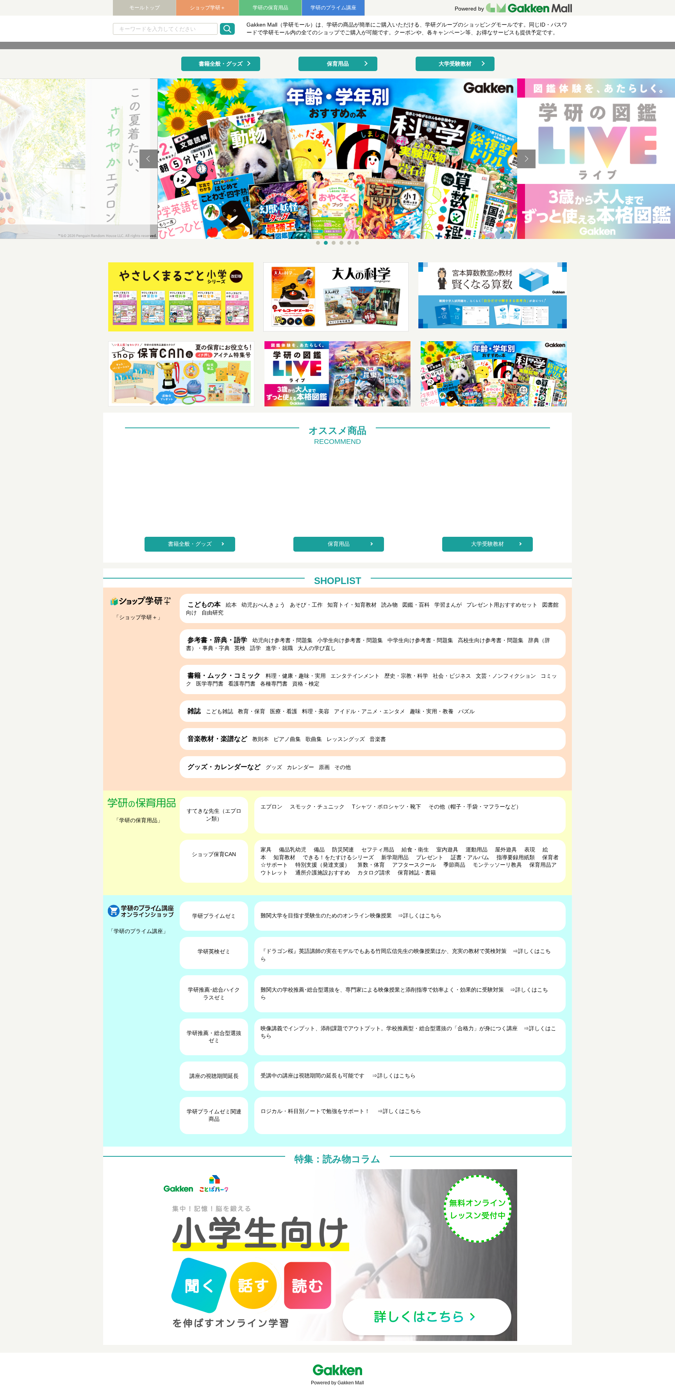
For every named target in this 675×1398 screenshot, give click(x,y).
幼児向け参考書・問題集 (282, 640)
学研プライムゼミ (214, 916)
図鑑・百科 (416, 605)
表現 (529, 849)
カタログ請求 (373, 872)
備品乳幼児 (292, 849)
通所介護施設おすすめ (322, 872)
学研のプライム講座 (333, 8)
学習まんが (448, 605)
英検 (239, 648)
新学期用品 (395, 857)
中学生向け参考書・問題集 (420, 640)
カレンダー (300, 767)
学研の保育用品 (270, 8)
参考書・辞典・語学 (217, 640)
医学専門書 (209, 683)
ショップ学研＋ (207, 8)
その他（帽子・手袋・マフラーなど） (475, 806)
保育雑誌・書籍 (417, 872)
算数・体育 (371, 865)
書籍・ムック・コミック (224, 675)
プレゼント (429, 857)
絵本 (231, 605)
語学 (255, 648)
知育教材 (284, 857)
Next (526, 159)
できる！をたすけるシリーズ (338, 857)
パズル (466, 711)
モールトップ (144, 8)
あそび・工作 (306, 605)
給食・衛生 (415, 849)
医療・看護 (283, 711)
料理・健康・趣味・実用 (296, 676)
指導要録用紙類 (515, 857)
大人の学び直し (317, 648)
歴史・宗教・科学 (406, 676)
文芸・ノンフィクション (506, 676)
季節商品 (454, 865)
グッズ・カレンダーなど (224, 767)
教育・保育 (251, 711)
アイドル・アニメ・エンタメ (369, 711)
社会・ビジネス (452, 676)
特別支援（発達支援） (322, 865)
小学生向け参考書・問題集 (350, 640)
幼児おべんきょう (263, 605)
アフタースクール (414, 865)
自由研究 (212, 612)
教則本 (260, 739)
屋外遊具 (506, 849)
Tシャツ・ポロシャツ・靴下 (386, 806)
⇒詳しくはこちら (419, 915)
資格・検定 (306, 683)
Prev (148, 159)
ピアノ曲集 (287, 739)
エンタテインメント (355, 676)
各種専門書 (274, 683)
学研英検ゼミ (214, 951)
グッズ (274, 767)
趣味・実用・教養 (432, 711)
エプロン (271, 806)
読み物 (389, 605)
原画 (324, 767)
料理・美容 (315, 711)
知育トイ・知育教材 (352, 605)
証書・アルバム (470, 857)
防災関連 (343, 849)
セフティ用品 (377, 849)
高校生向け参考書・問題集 (490, 640)
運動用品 (477, 849)
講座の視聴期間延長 (214, 1076)
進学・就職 (279, 648)
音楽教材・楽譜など (217, 739)
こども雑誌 (219, 711)
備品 (319, 849)
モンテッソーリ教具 (497, 865)
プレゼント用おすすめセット (502, 605)
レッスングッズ (346, 739)
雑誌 (194, 711)
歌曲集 (313, 739)
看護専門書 (241, 683)
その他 (342, 767)
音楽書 (378, 739)
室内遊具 (447, 849)
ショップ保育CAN (214, 854)
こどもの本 (204, 604)
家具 (266, 849)
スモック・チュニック (317, 806)
